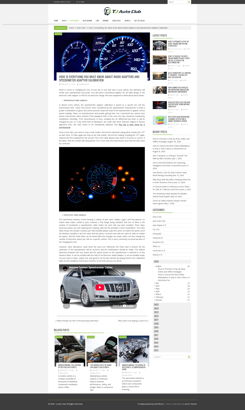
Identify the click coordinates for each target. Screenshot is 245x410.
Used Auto (116, 20)
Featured (156, 238)
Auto (64, 20)
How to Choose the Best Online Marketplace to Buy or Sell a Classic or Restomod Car (179, 59)
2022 (156, 316)
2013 (156, 350)
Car (97, 20)
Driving (105, 20)
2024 (156, 308)
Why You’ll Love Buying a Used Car (132, 320)
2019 (156, 327)
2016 (156, 338)
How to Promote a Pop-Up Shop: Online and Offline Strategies (178, 43)
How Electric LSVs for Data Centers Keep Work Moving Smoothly (179, 104)
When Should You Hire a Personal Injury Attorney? (77, 320)
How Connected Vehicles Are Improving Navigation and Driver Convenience (178, 89)
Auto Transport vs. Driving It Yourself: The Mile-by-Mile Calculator (179, 74)
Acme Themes (191, 404)
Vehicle (128, 20)
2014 (156, 346)
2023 (156, 312)
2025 (156, 304)
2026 (156, 261)
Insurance (157, 242)
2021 (156, 319)
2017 (156, 335)
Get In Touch (80, 2)
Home (56, 20)
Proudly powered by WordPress (151, 404)
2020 (156, 323)
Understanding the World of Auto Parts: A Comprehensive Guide (134, 367)
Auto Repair (87, 20)
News (155, 246)
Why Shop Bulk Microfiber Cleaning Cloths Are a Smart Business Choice (178, 118)
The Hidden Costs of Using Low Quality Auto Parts (101, 366)
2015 (156, 342)
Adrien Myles (84, 84)
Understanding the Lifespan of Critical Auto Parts (69, 366)
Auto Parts (74, 20)
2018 (156, 331)
